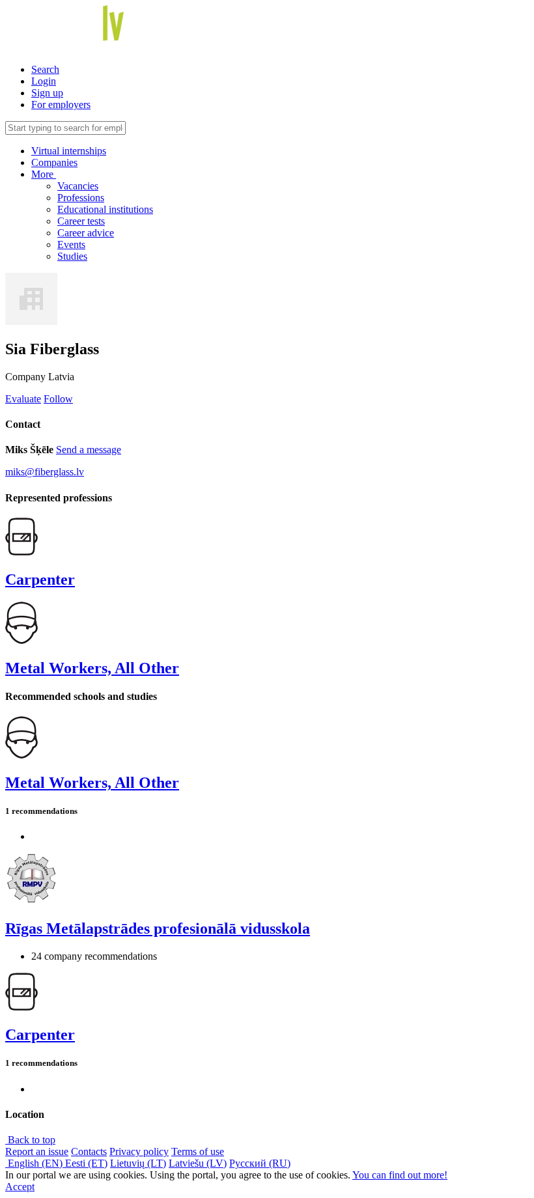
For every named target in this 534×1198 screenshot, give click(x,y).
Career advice (85, 232)
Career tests (81, 221)
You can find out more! (399, 1174)
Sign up (47, 92)
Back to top (30, 1139)
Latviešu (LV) (198, 1163)
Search (45, 69)
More (43, 174)
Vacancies (77, 185)
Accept (20, 1186)
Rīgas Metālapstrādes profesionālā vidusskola (157, 928)
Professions (80, 197)
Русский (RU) (259, 1163)
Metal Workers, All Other (92, 668)
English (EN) (35, 1163)
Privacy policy (139, 1151)
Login (43, 81)
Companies (54, 162)
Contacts (89, 1151)
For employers (61, 104)
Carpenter (40, 579)
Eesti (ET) (86, 1163)
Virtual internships (68, 150)
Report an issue (36, 1151)
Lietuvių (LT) (138, 1163)
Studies (72, 256)
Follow (58, 398)
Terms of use (197, 1151)
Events (71, 244)
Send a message (88, 449)
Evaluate (23, 398)
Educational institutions (105, 209)
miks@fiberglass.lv (44, 471)
